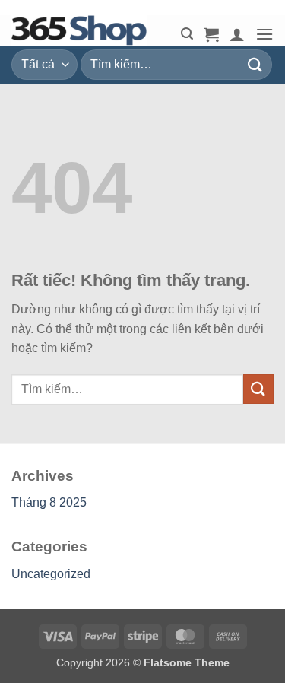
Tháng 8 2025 (49, 502)
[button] (187, 34)
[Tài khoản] (237, 34)
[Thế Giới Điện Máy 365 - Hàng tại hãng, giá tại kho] (87, 30)
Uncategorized (50, 573)
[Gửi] (255, 64)
